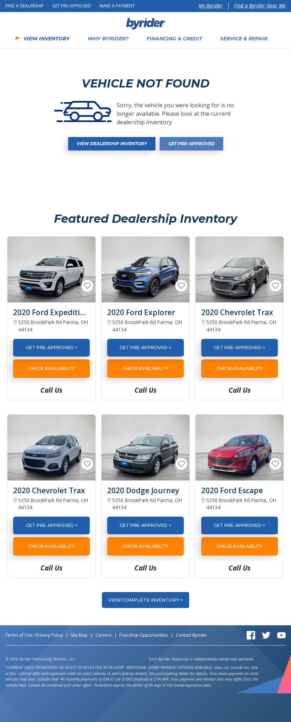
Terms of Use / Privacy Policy (34, 635)
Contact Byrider (191, 635)
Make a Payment (117, 6)
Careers (103, 635)
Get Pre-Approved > (51, 347)
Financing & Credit (174, 38)
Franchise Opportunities (143, 635)
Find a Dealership (24, 6)
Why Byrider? (108, 38)
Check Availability (51, 368)
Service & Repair (244, 38)
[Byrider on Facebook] (251, 635)
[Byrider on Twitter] (266, 635)
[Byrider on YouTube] (281, 635)
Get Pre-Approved (71, 6)
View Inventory (46, 38)
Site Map (79, 635)
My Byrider (211, 5)
